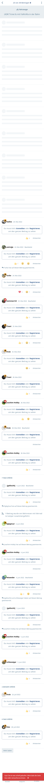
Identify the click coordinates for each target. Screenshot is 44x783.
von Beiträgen (21, 3)
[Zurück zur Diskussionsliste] (2, 3)
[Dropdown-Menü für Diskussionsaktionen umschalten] (41, 3)
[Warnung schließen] (28, 778)
